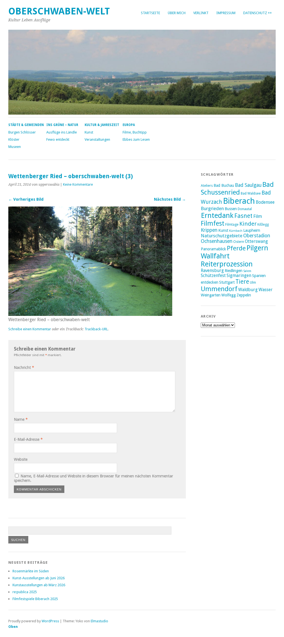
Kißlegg (263, 224)
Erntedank (217, 215)
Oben (13, 627)
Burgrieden (212, 208)
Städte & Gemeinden (26, 125)
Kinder (248, 223)
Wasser (265, 289)
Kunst (89, 132)
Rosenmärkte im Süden (30, 571)
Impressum (225, 13)
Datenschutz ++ (257, 13)
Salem (247, 271)
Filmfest (212, 223)
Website (20, 459)
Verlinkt (201, 13)
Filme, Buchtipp (135, 132)
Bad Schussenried (237, 188)
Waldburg (248, 289)
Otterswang (256, 241)
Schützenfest (213, 275)
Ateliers (207, 185)
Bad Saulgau (248, 185)
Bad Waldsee (251, 193)
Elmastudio (99, 621)
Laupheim (251, 230)
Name (21, 419)
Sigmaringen (239, 275)
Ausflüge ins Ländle (61, 132)
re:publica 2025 (24, 592)
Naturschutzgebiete (221, 235)
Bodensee (265, 202)
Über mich (177, 13)
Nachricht (24, 367)
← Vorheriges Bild (26, 199)
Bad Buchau (224, 185)
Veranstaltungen (97, 139)
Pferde (236, 248)
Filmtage (232, 224)
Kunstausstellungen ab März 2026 (38, 585)
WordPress (50, 621)
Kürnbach (235, 231)
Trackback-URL (96, 329)
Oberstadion (256, 235)
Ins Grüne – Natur (62, 125)
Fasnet (243, 215)
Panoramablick (213, 249)
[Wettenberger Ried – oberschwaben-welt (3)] (90, 314)
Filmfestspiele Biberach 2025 (35, 599)
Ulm (253, 282)
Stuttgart (227, 282)
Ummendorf (219, 289)
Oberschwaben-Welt (59, 11)
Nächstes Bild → (170, 199)
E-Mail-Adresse (28, 439)
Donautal (245, 209)
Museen (14, 147)
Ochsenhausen (216, 241)
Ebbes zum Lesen (136, 139)
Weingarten (210, 295)
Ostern (238, 242)
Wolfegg (228, 295)
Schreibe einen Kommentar (29, 329)
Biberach (239, 201)
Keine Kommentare (78, 184)
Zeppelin (244, 295)
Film (257, 216)
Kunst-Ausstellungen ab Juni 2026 (38, 578)
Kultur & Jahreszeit (102, 125)
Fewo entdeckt (57, 139)
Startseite (150, 13)
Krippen (209, 230)
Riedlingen (233, 270)
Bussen (231, 209)
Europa (129, 125)
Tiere (242, 281)
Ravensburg (212, 270)
